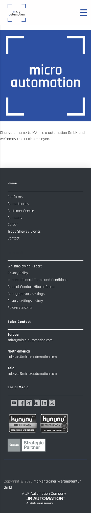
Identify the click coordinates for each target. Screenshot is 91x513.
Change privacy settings (26, 294)
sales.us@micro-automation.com (32, 357)
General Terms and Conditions (44, 280)
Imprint (13, 280)
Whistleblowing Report (25, 266)
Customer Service (21, 211)
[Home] (16, 12)
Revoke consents (20, 307)
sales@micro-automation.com (30, 340)
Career (13, 224)
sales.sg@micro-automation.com (32, 373)
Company (15, 217)
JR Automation (37, 493)
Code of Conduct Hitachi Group (31, 286)
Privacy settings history (25, 300)
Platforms (15, 197)
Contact (13, 238)
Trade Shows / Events (24, 231)
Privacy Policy (18, 273)
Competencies (18, 203)
